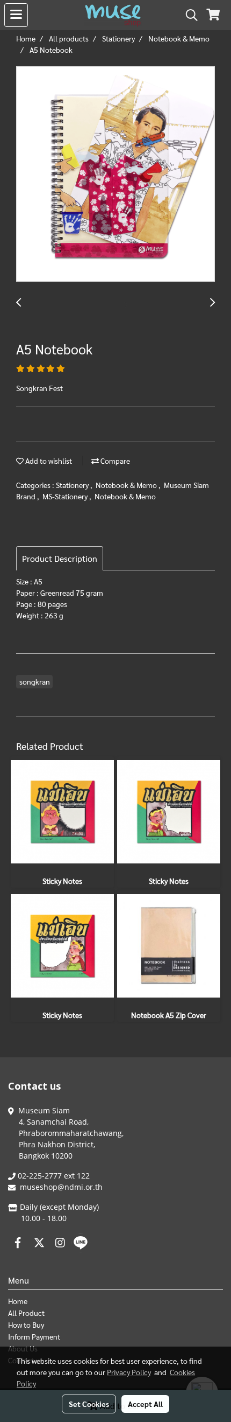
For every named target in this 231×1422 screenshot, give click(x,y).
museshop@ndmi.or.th (61, 1187)
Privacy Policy (129, 1372)
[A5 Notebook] (115, 174)
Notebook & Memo (127, 485)
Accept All (145, 1404)
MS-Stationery (65, 496)
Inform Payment (34, 1336)
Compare (114, 460)
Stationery (73, 485)
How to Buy (26, 1324)
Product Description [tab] (59, 558)
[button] (188, 15)
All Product (26, 1313)
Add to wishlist (48, 460)
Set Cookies (89, 1404)
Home (17, 1301)
